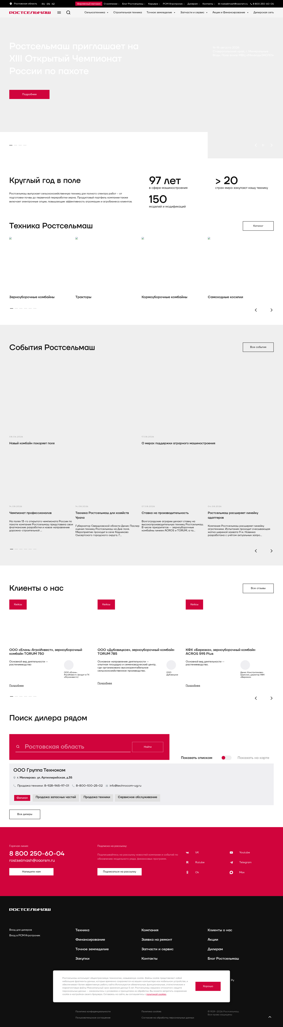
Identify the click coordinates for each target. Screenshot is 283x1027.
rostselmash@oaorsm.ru (32, 860)
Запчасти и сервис (192, 12)
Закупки (82, 958)
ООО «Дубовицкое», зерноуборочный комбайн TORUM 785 (136, 652)
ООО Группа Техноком (39, 770)
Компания (150, 930)
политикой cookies (156, 994)
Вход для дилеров (20, 930)
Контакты (208, 4)
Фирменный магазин (89, 4)
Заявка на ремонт (157, 939)
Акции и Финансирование (229, 12)
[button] (271, 310)
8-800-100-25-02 (89, 786)
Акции (213, 939)
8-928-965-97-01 (56, 786)
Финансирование (90, 939)
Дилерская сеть (264, 12)
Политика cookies (151, 1011)
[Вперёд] (271, 145)
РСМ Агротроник (173, 4)
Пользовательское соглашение (92, 1017)
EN (48, 4)
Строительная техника (127, 12)
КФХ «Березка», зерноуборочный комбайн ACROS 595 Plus (220, 652)
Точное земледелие (160, 12)
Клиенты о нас (220, 930)
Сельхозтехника (95, 12)
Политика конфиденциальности (93, 1011)
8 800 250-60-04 (36, 854)
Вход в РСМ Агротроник (24, 935)
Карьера (153, 4)
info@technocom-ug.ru (125, 786)
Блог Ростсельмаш (132, 4)
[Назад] (255, 145)
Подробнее (16, 685)
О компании (110, 4)
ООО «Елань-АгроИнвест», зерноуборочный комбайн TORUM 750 (45, 652)
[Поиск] (68, 12)
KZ (53, 4)
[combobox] (73, 747)
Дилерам (192, 4)
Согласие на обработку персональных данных (168, 1017)
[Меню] (59, 12)
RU (43, 4)
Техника (82, 930)
